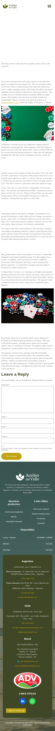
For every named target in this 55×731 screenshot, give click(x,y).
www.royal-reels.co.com (10, 102)
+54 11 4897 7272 (27, 579)
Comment (5, 385)
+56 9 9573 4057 (27, 623)
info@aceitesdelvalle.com (27, 597)
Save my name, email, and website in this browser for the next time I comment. (26, 449)
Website (4, 437)
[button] (49, 6)
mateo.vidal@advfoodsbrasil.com (27, 666)
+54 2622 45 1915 (27, 593)
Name (4, 417)
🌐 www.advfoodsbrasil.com (27, 661)
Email (4, 427)
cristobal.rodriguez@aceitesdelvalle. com (27, 628)
